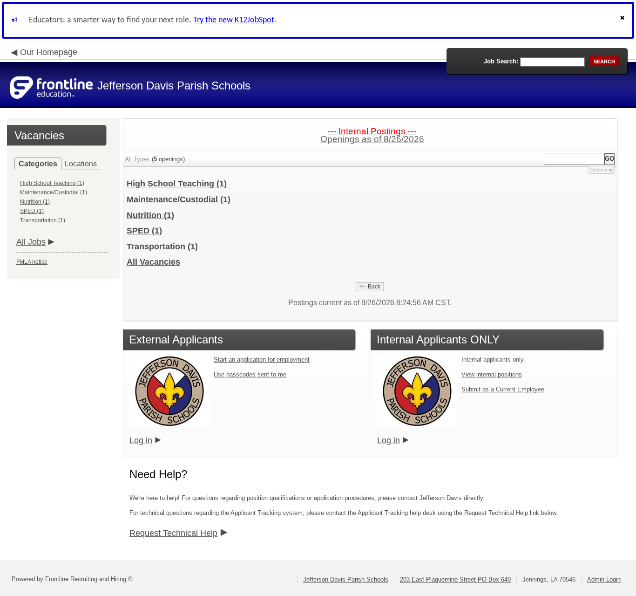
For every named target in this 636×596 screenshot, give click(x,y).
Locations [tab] (81, 164)
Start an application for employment (262, 359)
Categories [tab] (38, 164)
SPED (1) (32, 211)
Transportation (162, 246)
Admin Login (604, 579)
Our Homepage (48, 52)
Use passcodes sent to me (250, 374)
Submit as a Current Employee (502, 389)
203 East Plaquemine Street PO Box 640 (455, 579)
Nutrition (150, 215)
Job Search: (501, 61)
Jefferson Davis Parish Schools (345, 579)
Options (598, 169)
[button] (623, 20)
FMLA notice (31, 262)
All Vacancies (153, 262)
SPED (144, 230)
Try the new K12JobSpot (233, 20)
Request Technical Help (173, 533)
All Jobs (31, 242)
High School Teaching (177, 183)
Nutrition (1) (35, 202)
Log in (140, 440)
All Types (137, 159)
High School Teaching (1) (52, 183)
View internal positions (491, 374)
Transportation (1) (42, 220)
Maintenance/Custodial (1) (53, 192)
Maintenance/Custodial (178, 199)
